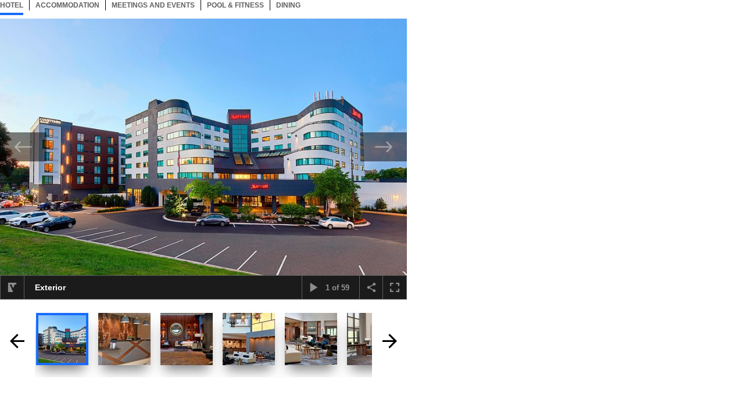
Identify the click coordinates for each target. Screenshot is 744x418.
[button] (12, 287)
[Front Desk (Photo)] (124, 339)
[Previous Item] (23, 146)
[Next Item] (383, 146)
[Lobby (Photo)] (186, 339)
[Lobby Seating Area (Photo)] (311, 339)
